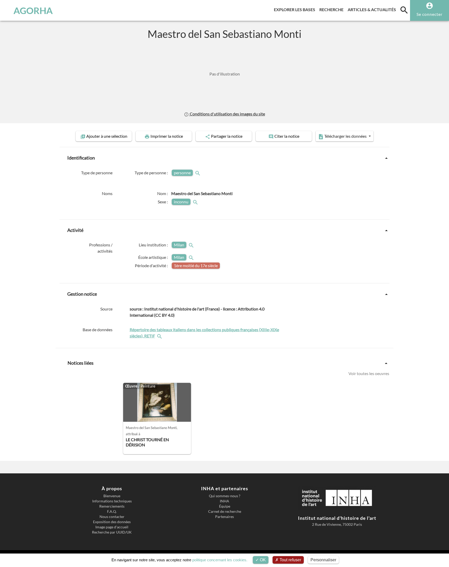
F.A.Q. (112, 511)
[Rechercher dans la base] (160, 335)
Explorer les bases (295, 9)
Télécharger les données (345, 136)
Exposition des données (112, 522)
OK (262, 560)
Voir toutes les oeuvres (368, 373)
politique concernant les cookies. (219, 560)
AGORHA (33, 10)
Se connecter (430, 14)
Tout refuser (290, 560)
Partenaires (224, 516)
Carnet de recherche (224, 511)
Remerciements (111, 506)
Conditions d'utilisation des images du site (227, 113)
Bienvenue (111, 496)
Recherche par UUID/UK (112, 532)
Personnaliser (323, 560)
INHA (224, 501)
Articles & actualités (373, 9)
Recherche (332, 9)
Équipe (224, 506)
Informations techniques (112, 501)
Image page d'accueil (111, 527)
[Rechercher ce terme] (198, 172)
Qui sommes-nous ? (224, 496)
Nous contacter (112, 516)
